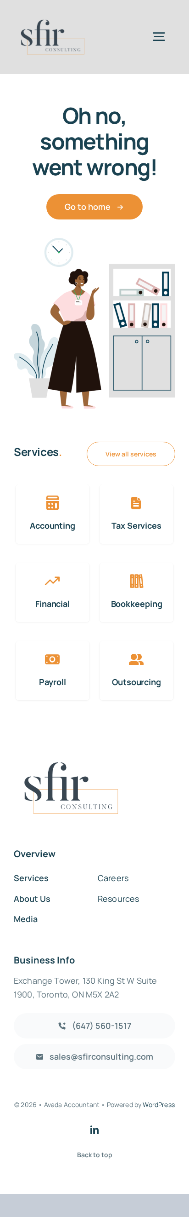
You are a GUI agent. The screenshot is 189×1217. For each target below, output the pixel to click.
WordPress (158, 1104)
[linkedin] (94, 1129)
